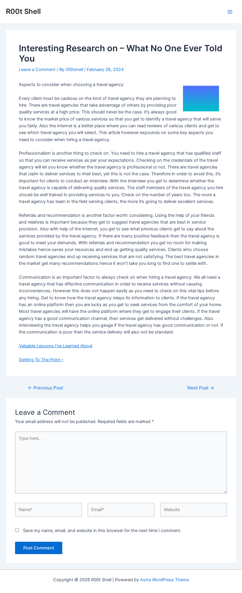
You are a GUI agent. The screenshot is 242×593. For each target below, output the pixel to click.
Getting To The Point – (41, 359)
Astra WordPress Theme (164, 579)
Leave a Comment (37, 69)
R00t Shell (23, 11)
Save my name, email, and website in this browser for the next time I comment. (102, 530)
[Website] (193, 511)
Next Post (200, 388)
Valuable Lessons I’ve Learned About (55, 345)
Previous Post (45, 388)
